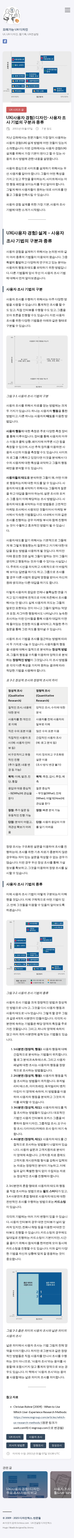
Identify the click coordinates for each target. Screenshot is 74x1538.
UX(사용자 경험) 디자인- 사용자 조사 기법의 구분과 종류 (36, 119)
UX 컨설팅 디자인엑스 (41, 1523)
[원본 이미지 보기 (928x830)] (37, 1296)
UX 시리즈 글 (16, 109)
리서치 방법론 (17, 1445)
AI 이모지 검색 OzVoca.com (16, 1523)
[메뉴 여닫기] (67, 9)
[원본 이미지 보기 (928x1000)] (37, 77)
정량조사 (38, 1445)
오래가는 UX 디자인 (15, 29)
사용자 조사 (35, 1436)
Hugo (5, 1527)
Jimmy (30, 1527)
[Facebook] (5, 42)
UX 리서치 (15, 1436)
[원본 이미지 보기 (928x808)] (37, 362)
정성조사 (57, 1445)
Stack (12, 1527)
